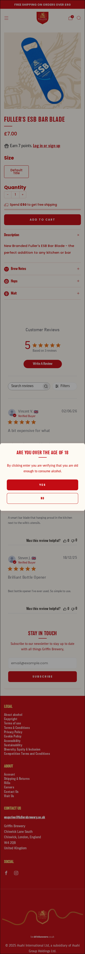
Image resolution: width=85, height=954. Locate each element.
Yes (42, 485)
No (42, 498)
